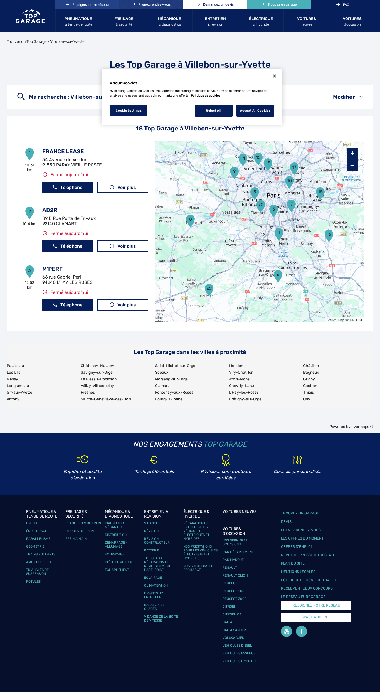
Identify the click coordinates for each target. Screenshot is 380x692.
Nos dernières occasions (235, 542)
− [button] (352, 165)
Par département (238, 552)
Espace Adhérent (316, 617)
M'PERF (52, 268)
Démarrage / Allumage (116, 544)
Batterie (151, 550)
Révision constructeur (157, 541)
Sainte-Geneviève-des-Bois (106, 399)
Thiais (308, 392)
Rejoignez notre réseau (316, 605)
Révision (151, 531)
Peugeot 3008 (235, 599)
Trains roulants (40, 554)
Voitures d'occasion (234, 531)
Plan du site (293, 563)
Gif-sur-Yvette (19, 392)
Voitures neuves (240, 511)
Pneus (31, 523)
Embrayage (114, 554)
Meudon (236, 365)
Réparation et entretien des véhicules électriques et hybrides (196, 531)
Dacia (227, 622)
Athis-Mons (239, 379)
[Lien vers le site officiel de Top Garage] (30, 16)
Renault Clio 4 (235, 575)
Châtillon (311, 365)
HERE (359, 319)
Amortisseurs (38, 562)
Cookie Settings (129, 110)
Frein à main (76, 539)
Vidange (151, 523)
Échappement (117, 570)
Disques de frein (79, 531)
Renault (230, 568)
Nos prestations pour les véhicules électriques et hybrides (200, 552)
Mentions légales (298, 572)
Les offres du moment (302, 538)
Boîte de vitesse (119, 562)
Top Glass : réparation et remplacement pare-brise (157, 564)
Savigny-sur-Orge (97, 372)
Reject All (213, 110)
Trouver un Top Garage (27, 41)
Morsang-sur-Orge (171, 379)
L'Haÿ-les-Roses (244, 392)
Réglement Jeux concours (307, 588)
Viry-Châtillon (241, 372)
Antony (13, 399)
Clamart (162, 385)
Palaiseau (15, 365)
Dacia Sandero (235, 630)
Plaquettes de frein (83, 523)
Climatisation (156, 585)
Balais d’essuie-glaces (158, 607)
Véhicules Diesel (237, 645)
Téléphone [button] (71, 187)
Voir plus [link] (126, 187)
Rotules (33, 581)
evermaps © (362, 426)
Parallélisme (38, 539)
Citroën (229, 607)
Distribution (116, 535)
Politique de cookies (205, 95)
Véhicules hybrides (240, 661)
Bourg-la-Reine (168, 399)
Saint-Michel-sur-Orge (175, 365)
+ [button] (352, 153)
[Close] (274, 76)
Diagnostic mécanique (114, 525)
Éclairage (153, 578)
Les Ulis (13, 372)
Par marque (233, 560)
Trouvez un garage (300, 513)
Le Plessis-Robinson (99, 379)
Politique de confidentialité (309, 580)
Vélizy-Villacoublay (97, 385)
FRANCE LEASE (63, 151)
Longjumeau (18, 385)
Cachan (310, 385)
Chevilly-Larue (242, 385)
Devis (286, 521)
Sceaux (162, 372)
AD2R (50, 210)
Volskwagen (233, 638)
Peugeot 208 (234, 591)
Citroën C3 (232, 614)
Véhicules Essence (239, 653)
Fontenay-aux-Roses (174, 392)
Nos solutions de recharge (198, 568)
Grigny (309, 379)
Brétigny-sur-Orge (245, 399)
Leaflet (331, 319)
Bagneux (311, 372)
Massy (12, 379)
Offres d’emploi (296, 547)
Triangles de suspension (37, 572)
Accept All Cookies (255, 110)
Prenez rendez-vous (301, 530)
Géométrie (35, 546)
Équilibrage (36, 531)
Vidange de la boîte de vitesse (161, 618)
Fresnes (88, 392)
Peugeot (230, 583)
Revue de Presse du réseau (307, 555)
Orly (306, 399)
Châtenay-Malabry (97, 365)
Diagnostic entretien (153, 595)
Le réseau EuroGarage (303, 597)
